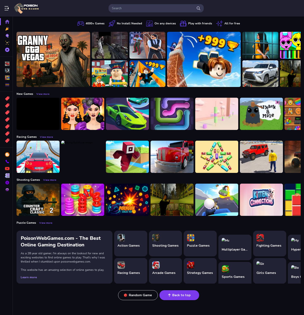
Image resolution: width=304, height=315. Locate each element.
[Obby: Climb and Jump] (204, 59)
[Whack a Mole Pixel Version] (261, 114)
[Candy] (6, 98)
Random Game (140, 295)
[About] (6, 182)
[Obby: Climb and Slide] (147, 73)
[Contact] (6, 161)
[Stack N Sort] (82, 200)
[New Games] (6, 28)
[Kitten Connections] (261, 200)
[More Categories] (6, 84)
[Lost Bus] (172, 200)
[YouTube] (6, 168)
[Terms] (6, 175)
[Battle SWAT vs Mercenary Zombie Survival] (110, 45)
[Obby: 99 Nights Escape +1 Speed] (38, 114)
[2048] (6, 126)
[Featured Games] (6, 42)
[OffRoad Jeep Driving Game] (261, 157)
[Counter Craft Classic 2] (38, 200)
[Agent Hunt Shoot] (147, 45)
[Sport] (6, 105)
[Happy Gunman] (216, 200)
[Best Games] (6, 35)
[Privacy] (6, 189)
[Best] (6, 133)
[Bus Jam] (216, 157)
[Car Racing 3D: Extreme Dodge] (127, 114)
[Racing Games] (6, 63)
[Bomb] (6, 112)
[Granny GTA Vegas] (53, 59)
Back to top (181, 295)
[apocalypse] (6, 119)
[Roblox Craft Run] (127, 157)
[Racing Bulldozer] (82, 157)
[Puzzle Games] (6, 77)
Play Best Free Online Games (26, 8)
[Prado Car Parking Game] (260, 73)
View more (42, 94)
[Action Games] (6, 70)
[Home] (6, 21)
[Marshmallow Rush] (216, 114)
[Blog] (6, 154)
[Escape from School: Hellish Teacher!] (110, 73)
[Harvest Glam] (82, 114)
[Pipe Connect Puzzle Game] (172, 114)
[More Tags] (6, 140)
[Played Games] (6, 49)
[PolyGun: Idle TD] (127, 200)
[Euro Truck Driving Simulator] (172, 157)
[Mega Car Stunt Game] (38, 157)
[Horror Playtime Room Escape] (260, 45)
